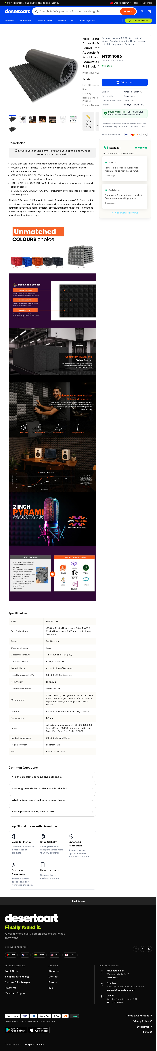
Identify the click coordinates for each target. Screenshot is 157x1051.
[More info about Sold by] (141, 91)
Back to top (78, 901)
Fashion (61, 20)
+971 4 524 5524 (115, 1002)
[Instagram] (136, 949)
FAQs (147, 1032)
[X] (142, 949)
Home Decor (26, 20)
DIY (73, 20)
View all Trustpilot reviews (124, 212)
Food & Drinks (45, 20)
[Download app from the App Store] (39, 1030)
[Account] (142, 11)
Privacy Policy (142, 1021)
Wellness (9, 20)
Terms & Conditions (139, 1015)
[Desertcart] (17, 11)
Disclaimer (144, 1026)
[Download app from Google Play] (15, 1030)
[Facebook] (149, 949)
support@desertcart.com (121, 990)
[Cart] (149, 11)
